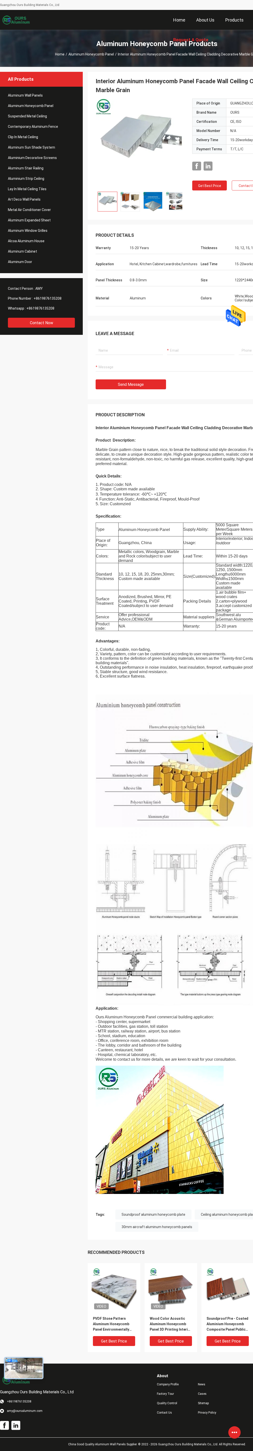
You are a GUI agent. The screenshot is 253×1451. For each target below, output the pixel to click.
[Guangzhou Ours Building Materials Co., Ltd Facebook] (196, 166)
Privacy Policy (207, 1412)
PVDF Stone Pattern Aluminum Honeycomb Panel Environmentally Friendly (111, 1324)
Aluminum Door (20, 262)
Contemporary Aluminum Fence (33, 127)
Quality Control (167, 1403)
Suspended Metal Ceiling (27, 116)
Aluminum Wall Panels (25, 95)
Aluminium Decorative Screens (32, 158)
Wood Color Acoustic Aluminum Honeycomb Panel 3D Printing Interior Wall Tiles (170, 1324)
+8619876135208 (48, 298)
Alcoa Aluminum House (26, 241)
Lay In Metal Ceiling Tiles (27, 189)
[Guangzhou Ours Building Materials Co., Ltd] (16, 20)
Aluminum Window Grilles (27, 231)
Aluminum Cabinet (22, 251)
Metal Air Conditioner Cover (29, 210)
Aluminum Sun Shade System (31, 147)
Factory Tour (165, 1394)
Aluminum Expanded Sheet (29, 220)
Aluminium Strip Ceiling (26, 179)
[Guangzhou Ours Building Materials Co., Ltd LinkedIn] (208, 166)
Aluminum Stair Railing (25, 168)
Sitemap (203, 1403)
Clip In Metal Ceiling (23, 137)
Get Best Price (209, 186)
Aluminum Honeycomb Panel (91, 54)
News (201, 1384)
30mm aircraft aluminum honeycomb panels (157, 1227)
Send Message (131, 384)
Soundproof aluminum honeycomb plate (153, 1214)
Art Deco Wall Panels (24, 199)
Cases (202, 1394)
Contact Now (41, 322)
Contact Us (164, 1412)
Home (59, 54)
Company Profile (168, 1384)
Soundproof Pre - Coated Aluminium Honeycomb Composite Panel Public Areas (227, 1324)
